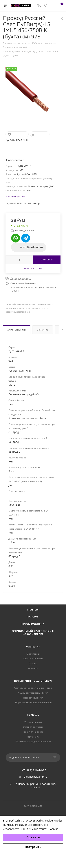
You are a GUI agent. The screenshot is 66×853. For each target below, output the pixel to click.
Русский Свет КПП (17, 140)
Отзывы (33, 663)
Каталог (33, 616)
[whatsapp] (15, 238)
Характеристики (17, 329)
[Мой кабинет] (52, 6)
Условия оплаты (33, 722)
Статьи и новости (33, 658)
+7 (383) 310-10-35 (34, 770)
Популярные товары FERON (33, 680)
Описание (42, 329)
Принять (33, 837)
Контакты (33, 668)
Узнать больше (48, 829)
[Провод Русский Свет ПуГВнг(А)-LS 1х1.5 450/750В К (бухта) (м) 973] (33, 94)
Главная (33, 609)
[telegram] (25, 238)
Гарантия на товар (33, 731)
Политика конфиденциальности (33, 741)
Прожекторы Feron (33, 697)
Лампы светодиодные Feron (33, 692)
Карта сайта (33, 736)
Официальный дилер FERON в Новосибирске (33, 632)
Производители (32, 623)
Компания (33, 646)
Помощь (33, 714)
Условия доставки (33, 726)
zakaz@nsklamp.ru (35, 776)
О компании (33, 653)
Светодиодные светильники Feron (33, 687)
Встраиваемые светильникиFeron (33, 702)
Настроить (33, 847)
